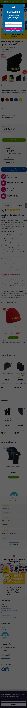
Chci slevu (13, 28)
